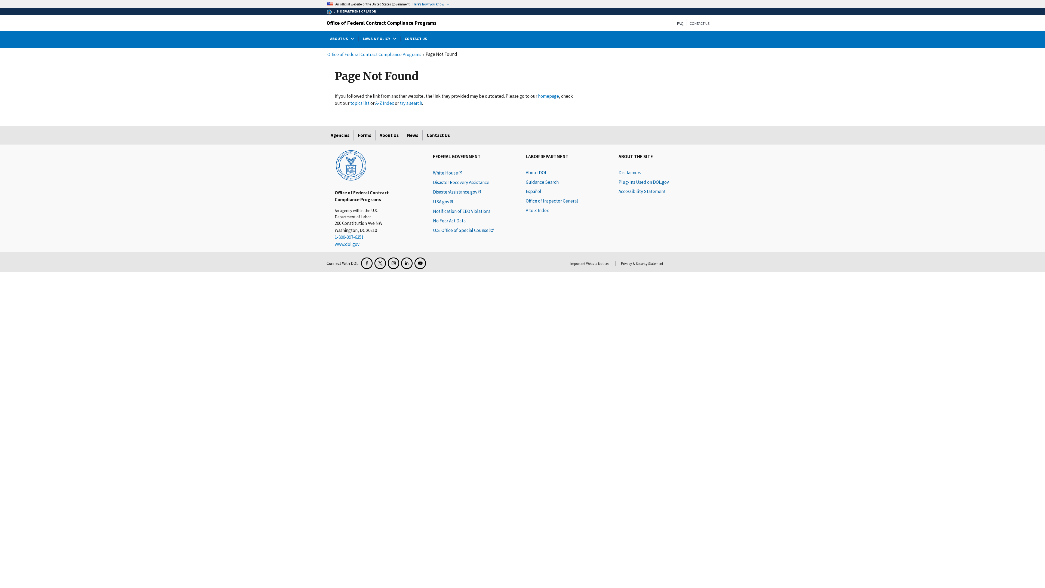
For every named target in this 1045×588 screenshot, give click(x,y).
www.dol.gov (347, 244)
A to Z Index (537, 210)
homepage (548, 96)
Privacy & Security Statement (642, 263)
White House (445, 173)
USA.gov (441, 202)
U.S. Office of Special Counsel (461, 230)
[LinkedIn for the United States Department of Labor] (407, 263)
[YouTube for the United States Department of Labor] (420, 263)
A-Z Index (384, 103)
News (412, 135)
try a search (411, 103)
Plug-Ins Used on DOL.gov (644, 182)
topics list (360, 103)
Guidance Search (542, 182)
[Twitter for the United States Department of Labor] (380, 263)
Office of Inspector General (552, 201)
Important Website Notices (589, 263)
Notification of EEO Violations (461, 211)
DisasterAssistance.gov (455, 192)
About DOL (536, 173)
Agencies (340, 135)
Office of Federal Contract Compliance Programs (382, 23)
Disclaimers (630, 173)
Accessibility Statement (642, 191)
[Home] (351, 165)
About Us (389, 135)
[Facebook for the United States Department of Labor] (367, 263)
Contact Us (700, 23)
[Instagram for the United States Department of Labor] (393, 263)
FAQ (680, 23)
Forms (364, 135)
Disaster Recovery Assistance (461, 182)
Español (533, 191)
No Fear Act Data (449, 221)
